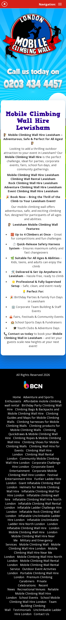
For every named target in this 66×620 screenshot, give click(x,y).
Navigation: (47, 4)
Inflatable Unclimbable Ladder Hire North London (33, 522)
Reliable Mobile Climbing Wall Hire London (32, 593)
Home (17, 397)
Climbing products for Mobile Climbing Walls (35, 428)
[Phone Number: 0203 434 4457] (33, 84)
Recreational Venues (31, 589)
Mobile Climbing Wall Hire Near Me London (31, 552)
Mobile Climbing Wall (34, 544)
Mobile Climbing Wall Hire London (34, 546)
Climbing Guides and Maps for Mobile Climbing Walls (33, 417)
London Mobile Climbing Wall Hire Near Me (34, 536)
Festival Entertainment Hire (31, 477)
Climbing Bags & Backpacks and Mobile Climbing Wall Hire (33, 411)
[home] (4, 4)
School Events (28, 597)
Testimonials (22, 610)
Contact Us (41, 614)
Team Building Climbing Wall (31, 606)
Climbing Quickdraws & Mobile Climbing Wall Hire (31, 434)
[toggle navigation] (59, 4)
